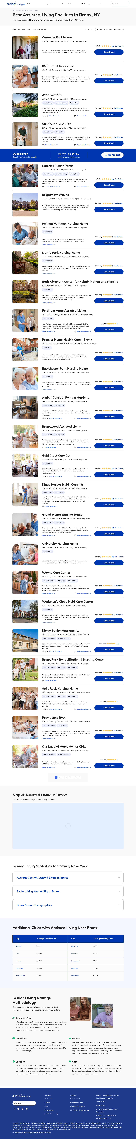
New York (19, 946)
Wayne (18, 961)
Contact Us (48, 1099)
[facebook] (14, 1109)
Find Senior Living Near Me (79, 1110)
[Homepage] (13, 10)
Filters (90, 29)
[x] (18, 1109)
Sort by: (109, 29)
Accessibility (100, 1105)
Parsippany (75, 975)
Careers (47, 1103)
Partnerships (49, 1110)
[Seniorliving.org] (16, 4)
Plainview (74, 968)
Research (73, 1095)
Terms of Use (100, 1102)
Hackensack (75, 961)
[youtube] (26, 1109)
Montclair (74, 946)
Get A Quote (109, 52)
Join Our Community (51, 1114)
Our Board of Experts (77, 1106)
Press (46, 1106)
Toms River (19, 968)
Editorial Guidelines (77, 1099)
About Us (48, 1095)
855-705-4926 (112, 155)
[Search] (113, 4)
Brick (17, 954)
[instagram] (22, 1109)
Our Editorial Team (76, 1103)
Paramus (74, 954)
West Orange (20, 975)
